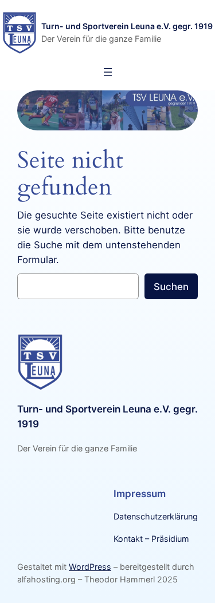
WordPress (90, 567)
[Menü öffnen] (108, 72)
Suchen (171, 286)
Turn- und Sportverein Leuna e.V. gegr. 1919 (127, 26)
